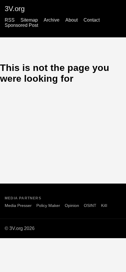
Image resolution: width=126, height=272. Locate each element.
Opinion (72, 205)
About (71, 20)
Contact (92, 20)
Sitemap (29, 20)
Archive (51, 20)
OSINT (90, 205)
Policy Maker (48, 205)
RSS (10, 20)
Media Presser (18, 205)
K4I (104, 205)
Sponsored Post (21, 25)
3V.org (15, 9)
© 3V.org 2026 (20, 228)
